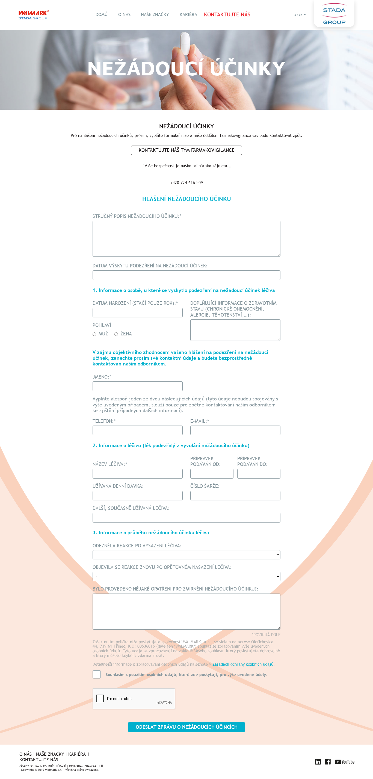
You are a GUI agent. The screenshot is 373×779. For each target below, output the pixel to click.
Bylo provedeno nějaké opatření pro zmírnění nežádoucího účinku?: (176, 589)
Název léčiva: (110, 464)
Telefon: (104, 421)
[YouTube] (344, 762)
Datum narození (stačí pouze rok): (135, 303)
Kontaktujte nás (227, 15)
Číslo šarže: (205, 486)
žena (125, 334)
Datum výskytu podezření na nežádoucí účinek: (150, 266)
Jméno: (102, 377)
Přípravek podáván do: (252, 461)
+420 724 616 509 (186, 182)
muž (102, 334)
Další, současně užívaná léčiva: (131, 508)
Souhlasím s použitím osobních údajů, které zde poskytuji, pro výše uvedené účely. (187, 674)
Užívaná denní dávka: (118, 486)
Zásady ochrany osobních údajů (42, 766)
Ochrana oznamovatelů (86, 766)
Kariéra (188, 14)
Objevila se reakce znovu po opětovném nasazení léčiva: (162, 567)
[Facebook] (328, 762)
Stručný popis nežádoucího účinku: (137, 216)
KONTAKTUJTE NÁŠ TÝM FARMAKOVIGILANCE (187, 150)
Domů (102, 14)
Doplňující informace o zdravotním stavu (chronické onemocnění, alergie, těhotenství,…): (233, 309)
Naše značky (155, 14)
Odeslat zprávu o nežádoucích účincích (187, 727)
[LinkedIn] (318, 762)
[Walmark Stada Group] (34, 15)
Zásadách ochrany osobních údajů (242, 664)
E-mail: (199, 421)
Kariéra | (79, 754)
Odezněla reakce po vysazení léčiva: (137, 546)
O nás (124, 14)
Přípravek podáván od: (205, 461)
